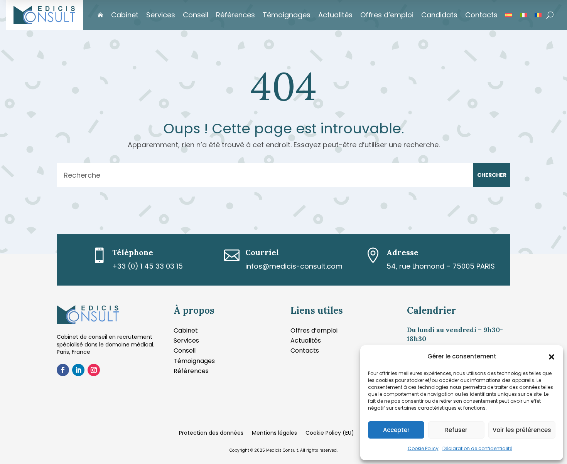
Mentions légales (274, 433)
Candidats (439, 15)
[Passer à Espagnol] (508, 15)
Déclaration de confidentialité (477, 448)
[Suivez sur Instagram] (94, 370)
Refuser (456, 430)
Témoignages (286, 15)
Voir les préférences (522, 430)
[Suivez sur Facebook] (63, 370)
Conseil (195, 15)
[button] (551, 357)
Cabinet (124, 15)
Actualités (335, 15)
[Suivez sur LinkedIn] (78, 370)
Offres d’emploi (386, 15)
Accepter (396, 430)
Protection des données (211, 433)
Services (160, 15)
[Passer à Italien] (523, 15)
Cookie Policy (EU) (329, 433)
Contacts (481, 15)
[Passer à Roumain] (538, 15)
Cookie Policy (423, 448)
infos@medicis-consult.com (294, 266)
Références (235, 15)
